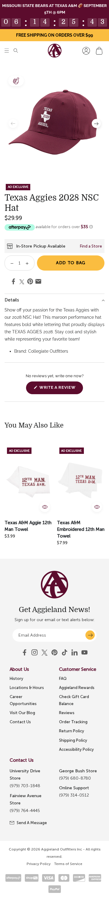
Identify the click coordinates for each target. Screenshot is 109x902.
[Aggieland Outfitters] (54, 51)
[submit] (90, 635)
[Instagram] (34, 652)
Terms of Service (68, 864)
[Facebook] (24, 652)
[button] (7, 50)
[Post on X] (22, 281)
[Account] (86, 50)
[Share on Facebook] (13, 282)
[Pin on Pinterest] (30, 282)
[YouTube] (54, 652)
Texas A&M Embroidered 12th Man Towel (80, 529)
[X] (44, 653)
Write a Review (60, 389)
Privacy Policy (39, 864)
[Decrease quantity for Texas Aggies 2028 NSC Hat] (10, 263)
